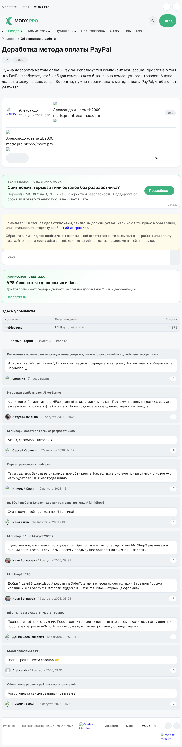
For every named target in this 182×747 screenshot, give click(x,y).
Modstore (9, 7)
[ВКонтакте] (157, 158)
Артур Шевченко (25, 417)
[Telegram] (167, 7)
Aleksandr (19, 670)
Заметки (44, 341)
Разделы (15, 31)
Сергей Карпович (25, 450)
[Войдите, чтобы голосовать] (12, 158)
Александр (28, 110)
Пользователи (92, 31)
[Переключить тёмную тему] (153, 20)
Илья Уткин (21, 522)
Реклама (171, 205)
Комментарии (39, 31)
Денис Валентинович (28, 637)
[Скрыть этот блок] (176, 179)
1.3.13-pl (60, 327)
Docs (25, 7)
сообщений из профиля (69, 228)
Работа (61, 341)
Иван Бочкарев (23, 560)
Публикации (65, 31)
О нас (114, 31)
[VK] (176, 7)
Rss (139, 31)
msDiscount (13, 327)
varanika (18, 378)
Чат (127, 31)
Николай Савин (23, 488)
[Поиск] (175, 257)
